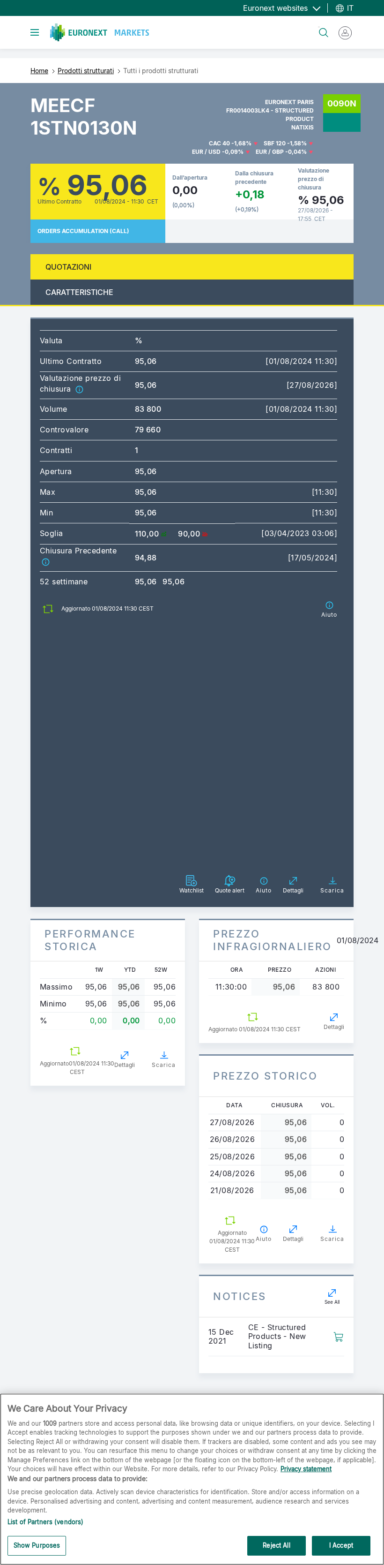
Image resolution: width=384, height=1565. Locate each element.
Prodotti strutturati (86, 71)
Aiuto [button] (264, 1238)
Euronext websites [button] (276, 8)
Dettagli (124, 1064)
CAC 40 (219, 143)
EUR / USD (206, 151)
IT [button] (349, 8)
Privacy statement (306, 1469)
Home (39, 71)
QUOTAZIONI (68, 267)
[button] (79, 389)
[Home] (99, 32)
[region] (192, 1479)
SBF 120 (275, 143)
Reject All (276, 1545)
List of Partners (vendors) (45, 1522)
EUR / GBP (270, 151)
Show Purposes (37, 1545)
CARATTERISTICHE (79, 292)
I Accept (341, 1545)
